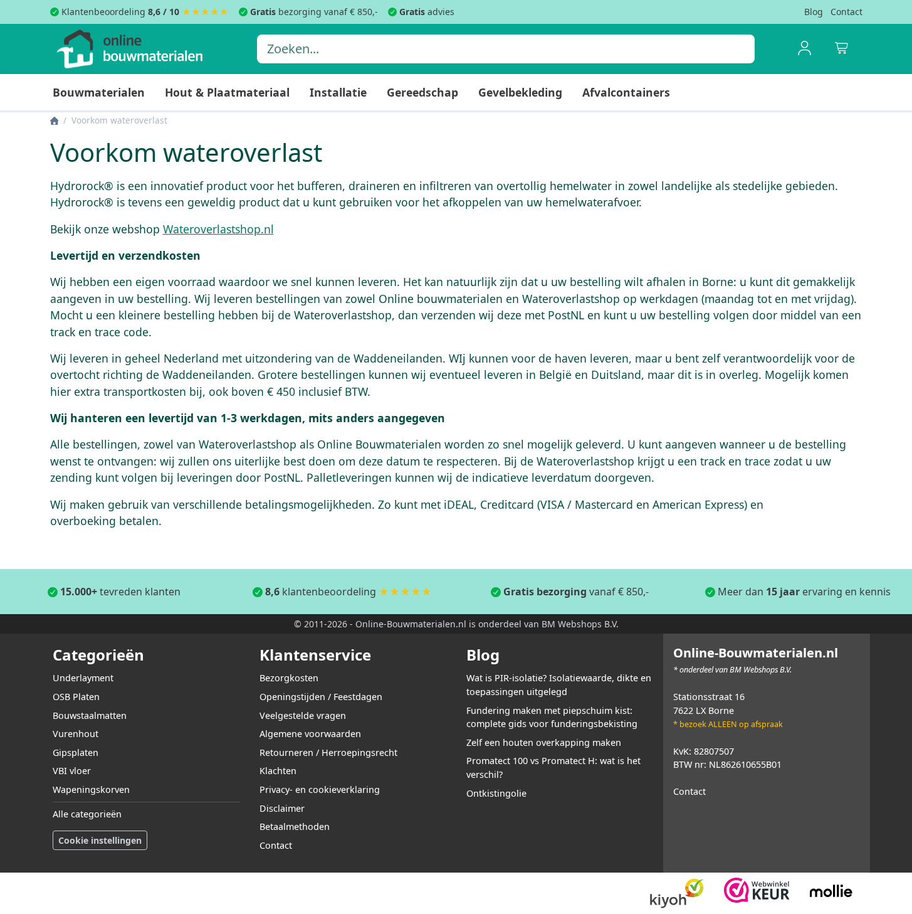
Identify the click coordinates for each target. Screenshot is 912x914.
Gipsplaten (75, 752)
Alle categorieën (87, 814)
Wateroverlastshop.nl (218, 228)
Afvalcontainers (626, 92)
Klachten (277, 771)
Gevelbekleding (520, 92)
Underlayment (83, 678)
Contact (846, 12)
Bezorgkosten (288, 678)
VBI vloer (72, 771)
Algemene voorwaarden (310, 734)
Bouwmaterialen (99, 92)
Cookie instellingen (100, 840)
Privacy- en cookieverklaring (319, 789)
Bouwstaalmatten (90, 715)
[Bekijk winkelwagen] (842, 48)
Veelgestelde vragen (302, 715)
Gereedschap (422, 92)
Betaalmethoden (294, 826)
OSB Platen (76, 697)
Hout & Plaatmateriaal (227, 92)
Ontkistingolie (496, 793)
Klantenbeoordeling (120, 12)
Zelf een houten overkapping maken (543, 742)
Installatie (338, 92)
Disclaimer (282, 808)
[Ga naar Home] (54, 120)
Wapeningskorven (91, 789)
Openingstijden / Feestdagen (320, 697)
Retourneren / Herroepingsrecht (328, 752)
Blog (813, 12)
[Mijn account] (804, 48)
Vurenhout (75, 734)
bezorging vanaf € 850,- (314, 12)
